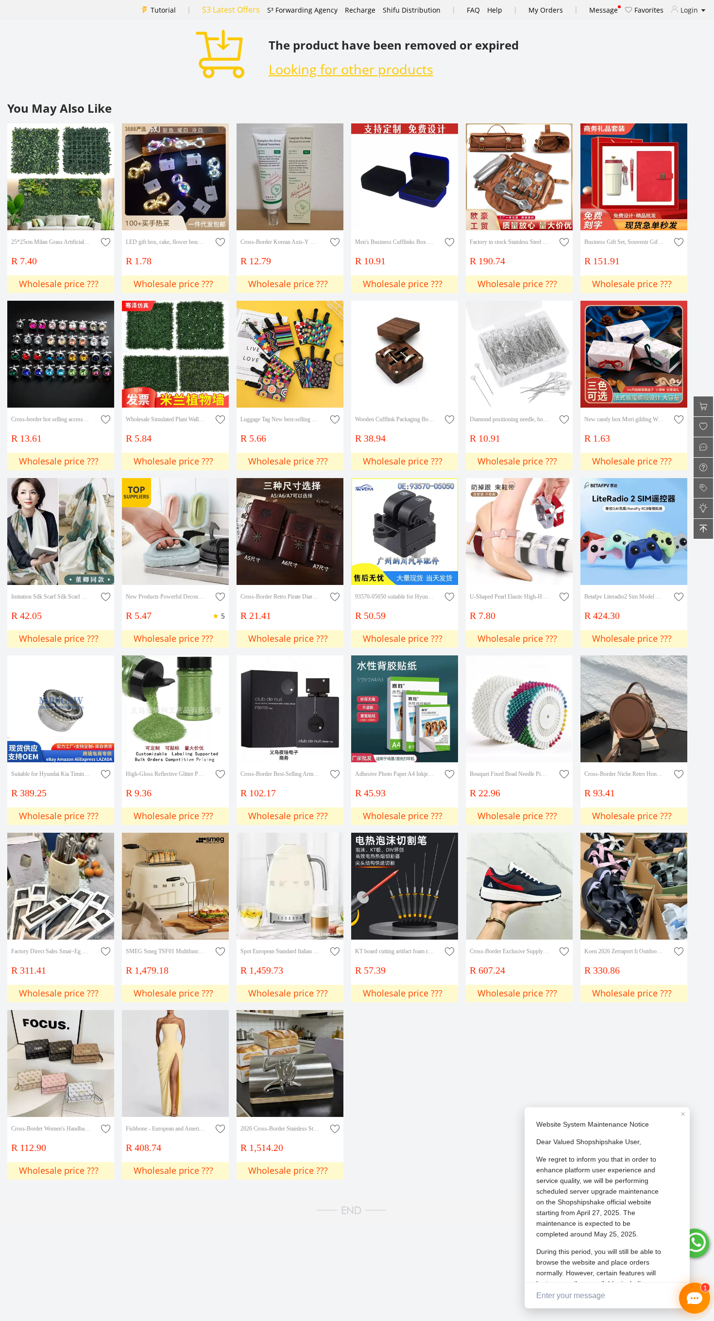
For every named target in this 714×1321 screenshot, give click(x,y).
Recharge (360, 10)
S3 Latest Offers (231, 9)
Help (494, 10)
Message (603, 10)
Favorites (647, 10)
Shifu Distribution (412, 10)
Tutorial (163, 10)
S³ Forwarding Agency (302, 10)
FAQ (473, 10)
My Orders (545, 10)
